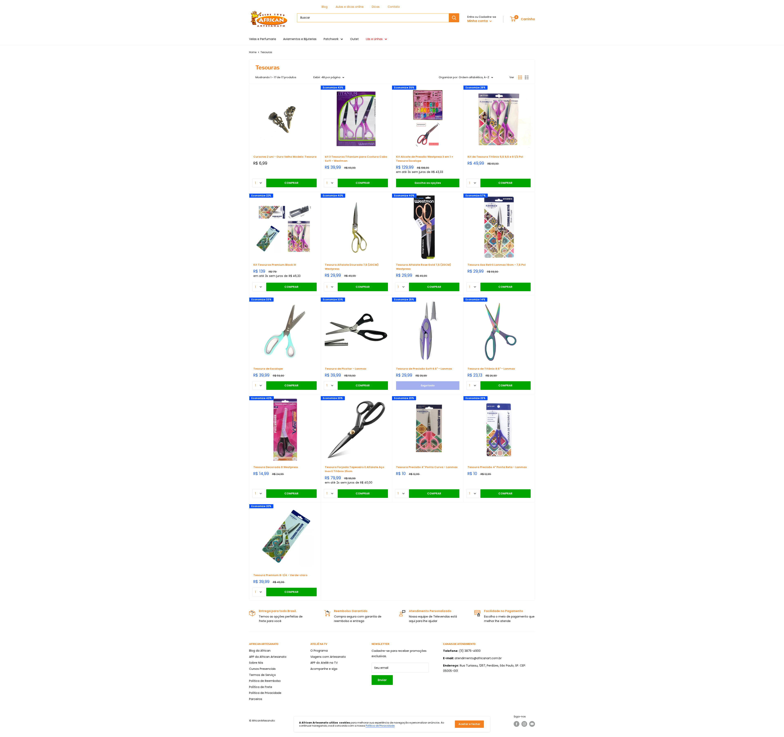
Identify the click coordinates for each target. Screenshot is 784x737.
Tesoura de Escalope (268, 369)
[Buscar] (454, 17)
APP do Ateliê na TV (324, 663)
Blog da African (260, 651)
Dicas (376, 7)
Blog (324, 7)
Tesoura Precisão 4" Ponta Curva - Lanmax (427, 467)
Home (252, 52)
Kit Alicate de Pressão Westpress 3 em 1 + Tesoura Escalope (424, 159)
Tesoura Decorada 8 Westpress (275, 467)
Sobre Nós (256, 663)
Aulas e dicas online (350, 7)
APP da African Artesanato (267, 657)
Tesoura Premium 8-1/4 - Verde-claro (280, 575)
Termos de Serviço (262, 675)
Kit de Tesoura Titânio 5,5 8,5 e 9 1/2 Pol (495, 157)
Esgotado (428, 385)
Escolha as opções (428, 183)
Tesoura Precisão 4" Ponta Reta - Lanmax (497, 467)
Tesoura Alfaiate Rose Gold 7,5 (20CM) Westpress (423, 267)
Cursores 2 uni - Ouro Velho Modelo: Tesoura (284, 157)
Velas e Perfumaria (262, 39)
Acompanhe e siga (323, 669)
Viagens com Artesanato (328, 657)
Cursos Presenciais (262, 669)
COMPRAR (291, 183)
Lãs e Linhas (374, 39)
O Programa (319, 651)
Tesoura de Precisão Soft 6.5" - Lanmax (424, 369)
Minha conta (478, 21)
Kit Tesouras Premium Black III (274, 265)
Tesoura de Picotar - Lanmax (345, 369)
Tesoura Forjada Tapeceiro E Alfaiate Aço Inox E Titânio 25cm (354, 469)
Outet (354, 39)
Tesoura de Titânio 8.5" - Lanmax (491, 369)
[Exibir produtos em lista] (527, 77)
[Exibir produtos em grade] (520, 77)
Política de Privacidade (265, 693)
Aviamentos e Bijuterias (299, 39)
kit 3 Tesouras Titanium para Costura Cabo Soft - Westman (356, 159)
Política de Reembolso (265, 681)
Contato (394, 7)
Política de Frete (260, 687)
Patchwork (331, 39)
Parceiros (255, 699)
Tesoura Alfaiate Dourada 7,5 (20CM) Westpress (352, 267)
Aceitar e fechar (469, 724)
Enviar (382, 680)
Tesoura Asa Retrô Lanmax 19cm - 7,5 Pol (497, 265)
